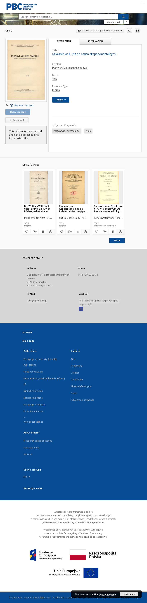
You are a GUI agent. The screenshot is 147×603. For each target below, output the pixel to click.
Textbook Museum (33, 371)
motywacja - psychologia (67, 130)
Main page (28, 340)
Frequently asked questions (37, 440)
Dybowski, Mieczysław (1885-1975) (70, 67)
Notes (74, 393)
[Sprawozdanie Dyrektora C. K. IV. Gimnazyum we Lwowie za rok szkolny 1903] (108, 187)
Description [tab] (64, 41)
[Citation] (137, 30)
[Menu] (143, 3)
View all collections (33, 421)
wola (88, 130)
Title (73, 359)
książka (56, 89)
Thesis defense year (81, 386)
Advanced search (113, 22)
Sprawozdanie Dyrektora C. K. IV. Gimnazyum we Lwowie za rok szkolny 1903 (108, 209)
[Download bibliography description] (34, 231)
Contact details (31, 447)
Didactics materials (33, 411)
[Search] (123, 17)
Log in (26, 476)
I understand (129, 594)
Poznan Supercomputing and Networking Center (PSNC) (107, 597)
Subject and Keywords (82, 399)
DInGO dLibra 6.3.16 (43, 597)
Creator (75, 372)
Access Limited (24, 105)
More (117, 240)
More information (107, 594)
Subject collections (33, 391)
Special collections (32, 397)
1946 (54, 78)
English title (77, 365)
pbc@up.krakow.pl (37, 300)
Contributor (77, 379)
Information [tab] (95, 41)
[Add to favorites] (129, 30)
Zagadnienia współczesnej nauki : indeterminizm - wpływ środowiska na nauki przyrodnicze (72, 209)
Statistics (27, 454)
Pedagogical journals (34, 404)
